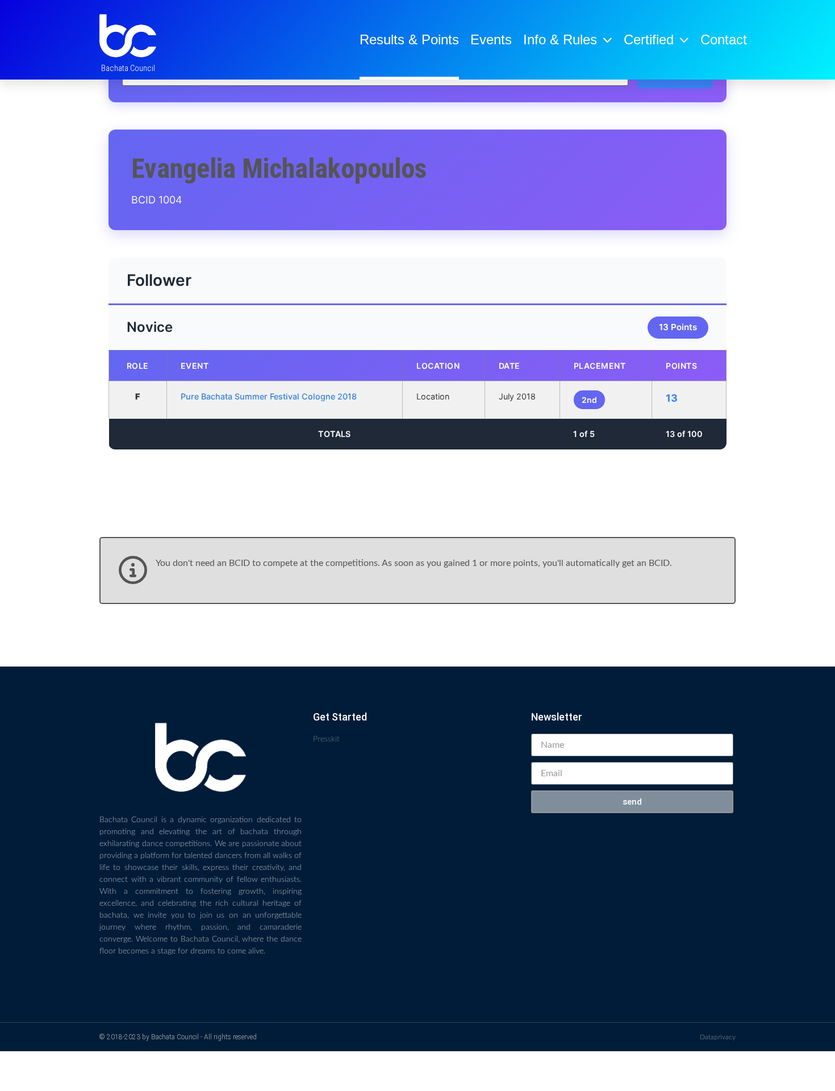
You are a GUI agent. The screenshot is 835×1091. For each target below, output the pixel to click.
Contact (723, 39)
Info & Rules (560, 39)
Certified (649, 39)
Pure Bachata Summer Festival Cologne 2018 (269, 396)
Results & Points (409, 39)
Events (491, 39)
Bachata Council (128, 68)
